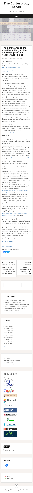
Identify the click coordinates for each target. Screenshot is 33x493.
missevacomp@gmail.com (9, 133)
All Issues (6, 347)
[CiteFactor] (10, 425)
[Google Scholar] (9, 391)
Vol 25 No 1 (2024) (9, 332)
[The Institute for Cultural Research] (9, 383)
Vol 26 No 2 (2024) (9, 330)
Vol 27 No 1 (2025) (21, 58)
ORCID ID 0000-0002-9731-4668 (11, 67)
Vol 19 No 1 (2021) (9, 343)
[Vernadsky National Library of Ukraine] (10, 395)
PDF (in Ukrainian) (7, 241)
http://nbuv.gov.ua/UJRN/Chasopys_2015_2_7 (17, 157)
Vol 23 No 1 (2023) (9, 336)
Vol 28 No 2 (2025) (9, 326)
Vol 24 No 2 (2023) (9, 334)
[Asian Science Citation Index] (10, 433)
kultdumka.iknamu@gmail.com (12, 360)
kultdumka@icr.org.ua (9, 364)
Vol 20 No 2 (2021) (9, 341)
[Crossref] (10, 400)
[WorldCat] (10, 405)
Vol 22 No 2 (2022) (9, 337)
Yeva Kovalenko (12, 58)
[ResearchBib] (10, 419)
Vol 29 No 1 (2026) (9, 325)
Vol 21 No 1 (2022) (9, 339)
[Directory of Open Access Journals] (10, 429)
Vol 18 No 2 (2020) (9, 345)
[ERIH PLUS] (10, 410)
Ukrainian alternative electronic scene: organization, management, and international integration (25, 267)
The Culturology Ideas (16, 5)
